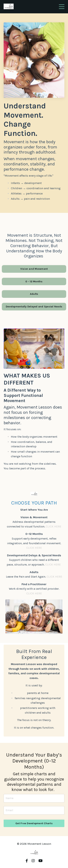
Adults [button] (34, 293)
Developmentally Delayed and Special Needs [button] (34, 306)
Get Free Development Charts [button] (34, 823)
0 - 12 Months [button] (33, 281)
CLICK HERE (53, 526)
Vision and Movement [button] (34, 268)
